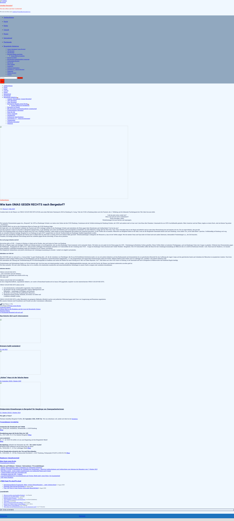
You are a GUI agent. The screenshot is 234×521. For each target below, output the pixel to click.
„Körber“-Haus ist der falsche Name (14, 378)
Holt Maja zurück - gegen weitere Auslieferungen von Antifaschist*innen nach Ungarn (26, 471)
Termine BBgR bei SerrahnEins (18, 56)
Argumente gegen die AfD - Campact (11, 474)
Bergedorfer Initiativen (11, 46)
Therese (5, 209)
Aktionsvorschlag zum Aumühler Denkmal (14, 495)
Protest (6, 34)
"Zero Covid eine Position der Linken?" (13, 502)
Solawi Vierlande (11, 64)
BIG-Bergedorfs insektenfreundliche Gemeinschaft (18, 59)
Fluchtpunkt (8, 42)
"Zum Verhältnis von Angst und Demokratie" (15, 499)
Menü (2, 81)
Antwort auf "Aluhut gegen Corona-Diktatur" (15, 504)
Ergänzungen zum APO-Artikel (11, 496)
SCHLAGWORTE (8, 510)
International (8, 38)
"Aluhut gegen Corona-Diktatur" (12, 505)
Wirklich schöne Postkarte (10, 498)
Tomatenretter (10, 71)
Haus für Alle (10, 62)
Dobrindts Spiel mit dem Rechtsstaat (14, 486)
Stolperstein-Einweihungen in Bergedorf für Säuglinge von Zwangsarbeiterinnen (32, 409)
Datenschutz (3, 516)
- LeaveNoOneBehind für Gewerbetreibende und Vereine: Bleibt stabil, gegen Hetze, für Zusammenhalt (30, 476)
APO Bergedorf (10, 51)
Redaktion (75, 419)
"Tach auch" (7, 501)
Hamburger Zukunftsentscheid (9, 458)
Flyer (29, 435)
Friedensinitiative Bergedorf (13, 61)
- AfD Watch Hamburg (6, 477)
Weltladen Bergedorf (11, 73)
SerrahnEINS (10, 66)
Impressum (82, 516)
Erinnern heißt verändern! (10, 346)
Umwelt (6, 30)
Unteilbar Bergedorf (6, 5)
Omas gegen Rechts (15, 306)
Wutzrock (9, 74)
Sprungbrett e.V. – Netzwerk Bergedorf (15, 69)
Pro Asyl (18, 481)
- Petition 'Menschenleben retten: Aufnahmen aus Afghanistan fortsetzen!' (21, 467)
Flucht (6, 21)
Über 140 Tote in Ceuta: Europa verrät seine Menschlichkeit (21, 488)
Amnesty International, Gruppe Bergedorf (16, 49)
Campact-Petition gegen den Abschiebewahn (14, 472)
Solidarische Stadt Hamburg (13, 68)
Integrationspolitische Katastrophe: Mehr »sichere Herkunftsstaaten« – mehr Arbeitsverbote (30, 485)
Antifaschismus (9, 17)
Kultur (6, 26)
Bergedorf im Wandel (12, 57)
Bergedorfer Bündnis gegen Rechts (14, 54)
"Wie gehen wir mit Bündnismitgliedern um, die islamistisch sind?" (20, 506)
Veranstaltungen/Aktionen (7, 463)
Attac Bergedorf (10, 52)
